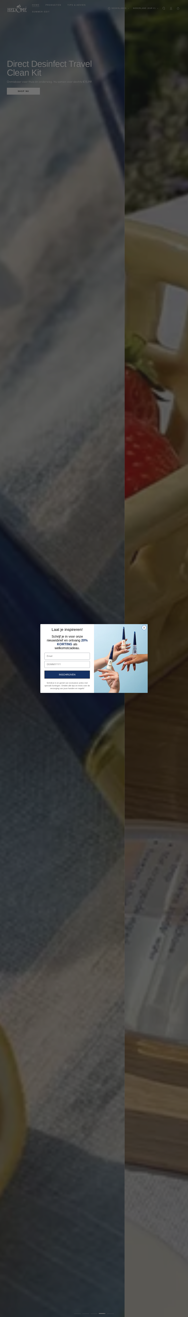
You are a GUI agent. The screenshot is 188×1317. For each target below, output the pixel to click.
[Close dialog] (144, 627)
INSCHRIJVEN (67, 674)
